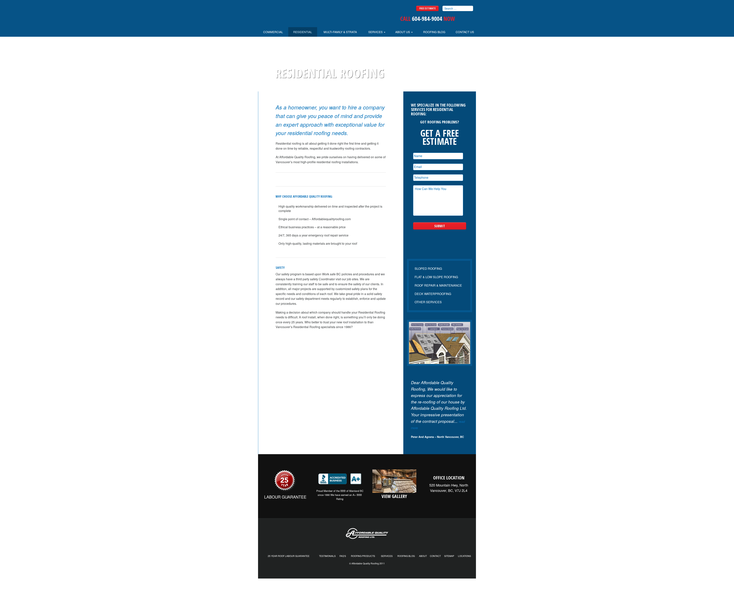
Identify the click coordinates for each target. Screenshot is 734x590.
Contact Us (465, 32)
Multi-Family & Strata (340, 32)
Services (375, 32)
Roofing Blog (434, 32)
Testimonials (327, 555)
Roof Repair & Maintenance (438, 285)
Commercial (273, 32)
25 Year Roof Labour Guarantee (288, 555)
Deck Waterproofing (433, 294)
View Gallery (394, 496)
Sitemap (449, 555)
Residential (302, 32)
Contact (435, 555)
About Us (403, 32)
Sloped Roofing (428, 268)
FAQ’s (342, 555)
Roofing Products (363, 555)
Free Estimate (427, 8)
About (423, 555)
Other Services (428, 302)
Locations (464, 555)
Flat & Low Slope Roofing (436, 277)
